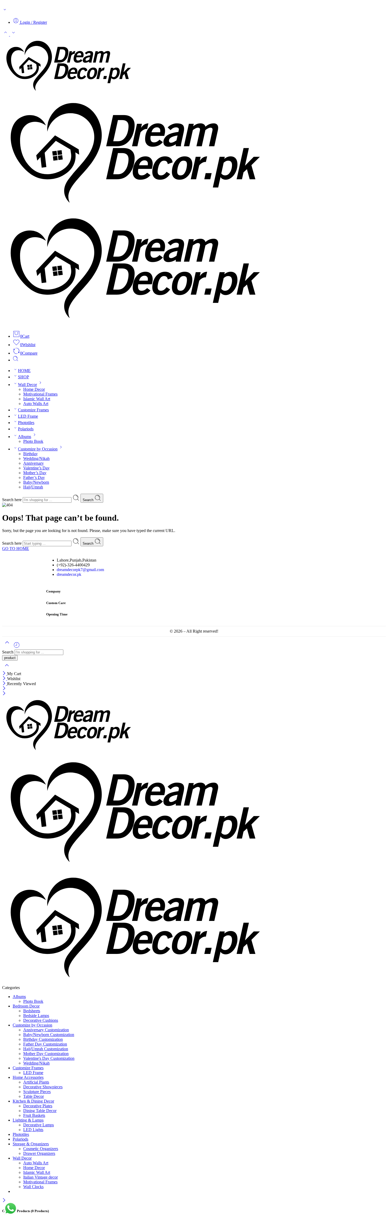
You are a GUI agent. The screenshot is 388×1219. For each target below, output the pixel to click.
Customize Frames (33, 410)
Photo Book (33, 441)
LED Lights (33, 1129)
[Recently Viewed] (16, 647)
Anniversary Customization (46, 1030)
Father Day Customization (45, 1044)
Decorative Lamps (38, 1125)
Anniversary (33, 463)
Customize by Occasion (38, 449)
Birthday (30, 453)
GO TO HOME (15, 548)
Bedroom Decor (26, 1006)
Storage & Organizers (31, 1144)
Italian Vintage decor (40, 1177)
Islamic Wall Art (36, 399)
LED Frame (28, 416)
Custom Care (56, 603)
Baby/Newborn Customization (48, 1034)
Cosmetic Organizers (40, 1148)
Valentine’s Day (36, 468)
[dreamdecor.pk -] (132, 208)
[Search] (15, 360)
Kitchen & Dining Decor (33, 1101)
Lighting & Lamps (28, 1120)
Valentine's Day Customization (48, 1058)
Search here (12, 499)
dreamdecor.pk (69, 574)
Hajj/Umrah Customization (45, 1049)
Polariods (26, 429)
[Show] (4, 10)
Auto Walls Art (35, 403)
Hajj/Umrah (33, 487)
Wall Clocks (33, 1186)
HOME (24, 370)
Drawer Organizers (39, 1153)
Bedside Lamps (36, 1015)
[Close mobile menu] (4, 693)
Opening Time (57, 614)
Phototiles (26, 422)
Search (88, 500)
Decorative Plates (37, 1106)
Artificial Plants (36, 1082)
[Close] (4, 673)
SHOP (23, 377)
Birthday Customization (43, 1039)
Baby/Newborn (36, 482)
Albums (24, 436)
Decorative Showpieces (43, 1087)
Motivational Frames (40, 394)
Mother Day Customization (46, 1053)
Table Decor (33, 1096)
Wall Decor (27, 384)
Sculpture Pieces (37, 1091)
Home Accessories (28, 1077)
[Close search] (7, 668)
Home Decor (34, 389)
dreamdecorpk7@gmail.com (80, 569)
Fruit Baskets (34, 1115)
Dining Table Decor (39, 1110)
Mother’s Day (34, 472)
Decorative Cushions (40, 1020)
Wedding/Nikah (36, 458)
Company (53, 591)
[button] (194, 592)
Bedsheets (31, 1011)
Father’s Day (34, 477)
